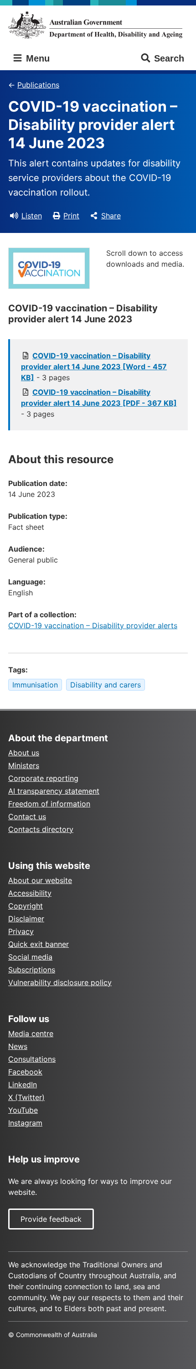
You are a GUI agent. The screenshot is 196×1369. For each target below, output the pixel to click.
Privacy (21, 931)
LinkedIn (22, 1084)
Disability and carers (105, 684)
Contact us (27, 816)
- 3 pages (94, 366)
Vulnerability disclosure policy (60, 982)
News (17, 1046)
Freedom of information (49, 803)
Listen (31, 215)
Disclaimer (26, 918)
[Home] (98, 24)
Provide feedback (51, 1219)
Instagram (25, 1122)
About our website (40, 880)
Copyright (25, 905)
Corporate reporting (43, 778)
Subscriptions (31, 969)
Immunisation (35, 684)
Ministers (23, 765)
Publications (38, 84)
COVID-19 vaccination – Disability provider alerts (92, 625)
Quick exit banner (38, 944)
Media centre (30, 1033)
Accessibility (30, 893)
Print (71, 215)
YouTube (23, 1110)
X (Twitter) (26, 1097)
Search (169, 58)
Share (111, 215)
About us (23, 752)
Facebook (25, 1071)
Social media (30, 956)
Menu (36, 58)
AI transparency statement (53, 791)
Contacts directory (40, 829)
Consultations (32, 1059)
